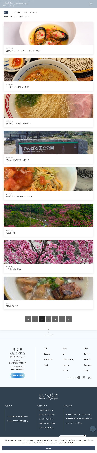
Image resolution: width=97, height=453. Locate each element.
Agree (48, 448)
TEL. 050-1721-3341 (17, 367)
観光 (21, 17)
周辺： (6, 17)
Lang (93, 429)
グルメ (27, 17)
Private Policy (70, 443)
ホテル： (18, 12)
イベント (14, 17)
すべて (6, 12)
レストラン (33, 12)
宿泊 (25, 12)
